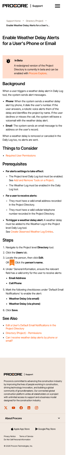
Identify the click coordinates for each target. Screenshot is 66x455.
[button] (57, 6)
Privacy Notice (10, 436)
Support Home (13, 20)
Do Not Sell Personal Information (17, 439)
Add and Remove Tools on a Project (34, 180)
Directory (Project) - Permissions (24, 333)
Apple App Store (21, 429)
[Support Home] (32, 5)
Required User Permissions (21, 155)
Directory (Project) (34, 20)
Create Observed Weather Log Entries (32, 231)
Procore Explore (37, 73)
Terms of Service (26, 436)
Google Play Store (46, 429)
